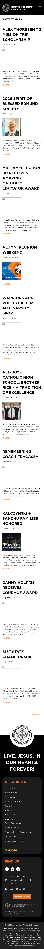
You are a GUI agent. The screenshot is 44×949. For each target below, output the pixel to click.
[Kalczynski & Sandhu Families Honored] (11, 542)
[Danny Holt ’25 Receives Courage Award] (11, 611)
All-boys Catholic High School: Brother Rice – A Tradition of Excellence (21, 382)
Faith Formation (13, 823)
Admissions (11, 797)
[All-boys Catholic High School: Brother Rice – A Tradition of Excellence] (11, 411)
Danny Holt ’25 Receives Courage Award (20, 587)
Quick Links (11, 836)
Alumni (8, 806)
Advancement (12, 801)
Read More (6, 85)
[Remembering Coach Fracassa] (11, 475)
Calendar (9, 819)
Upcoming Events (14, 841)
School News (12, 827)
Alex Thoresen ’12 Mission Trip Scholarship (21, 34)
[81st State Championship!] (11, 675)
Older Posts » (36, 714)
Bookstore (10, 814)
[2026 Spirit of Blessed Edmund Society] (11, 127)
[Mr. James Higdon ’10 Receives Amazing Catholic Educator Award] (11, 206)
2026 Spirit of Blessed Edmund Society (20, 103)
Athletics (9, 810)
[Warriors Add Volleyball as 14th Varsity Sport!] (11, 331)
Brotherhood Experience (18, 832)
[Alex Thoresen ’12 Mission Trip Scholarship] (11, 58)
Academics (11, 792)
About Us (10, 788)
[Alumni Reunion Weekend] (11, 271)
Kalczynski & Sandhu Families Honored (20, 518)
